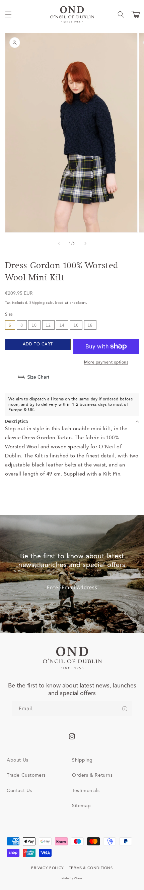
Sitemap (81, 805)
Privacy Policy (47, 868)
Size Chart (38, 377)
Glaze (78, 878)
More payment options (106, 362)
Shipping (37, 302)
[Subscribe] (124, 709)
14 (62, 325)
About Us (17, 760)
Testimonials (85, 790)
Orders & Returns (92, 775)
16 (76, 325)
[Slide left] (59, 243)
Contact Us (19, 790)
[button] (8, 14)
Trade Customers (26, 775)
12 (48, 325)
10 (34, 325)
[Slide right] (85, 243)
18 (90, 325)
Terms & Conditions (91, 868)
